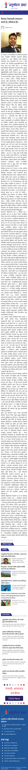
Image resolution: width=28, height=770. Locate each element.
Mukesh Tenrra (8, 27)
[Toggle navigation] (26, 12)
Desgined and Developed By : (21, 768)
